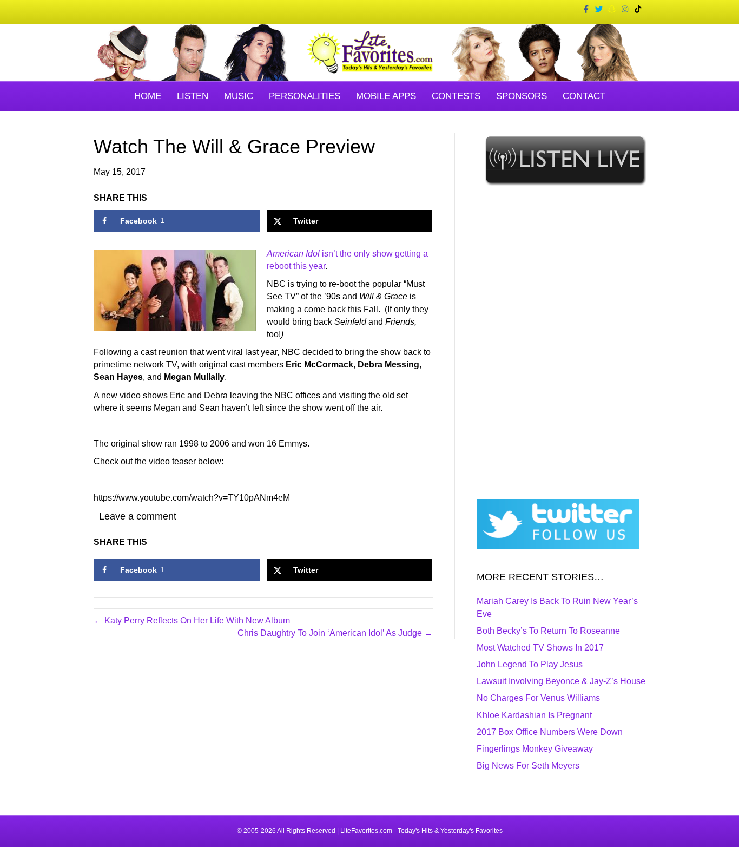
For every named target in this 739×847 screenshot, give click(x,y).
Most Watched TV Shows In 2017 (540, 647)
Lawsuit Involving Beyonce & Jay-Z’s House (561, 681)
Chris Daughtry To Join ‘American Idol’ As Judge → (335, 633)
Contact (584, 96)
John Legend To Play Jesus (530, 664)
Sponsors (521, 96)
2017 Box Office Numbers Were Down (550, 732)
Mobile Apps (386, 96)
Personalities (304, 96)
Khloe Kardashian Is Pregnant (534, 715)
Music (238, 96)
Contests (456, 96)
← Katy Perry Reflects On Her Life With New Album (192, 620)
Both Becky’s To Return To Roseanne (548, 630)
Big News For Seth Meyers (528, 765)
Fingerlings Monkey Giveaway (535, 748)
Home (147, 96)
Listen (192, 96)
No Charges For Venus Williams (538, 697)
